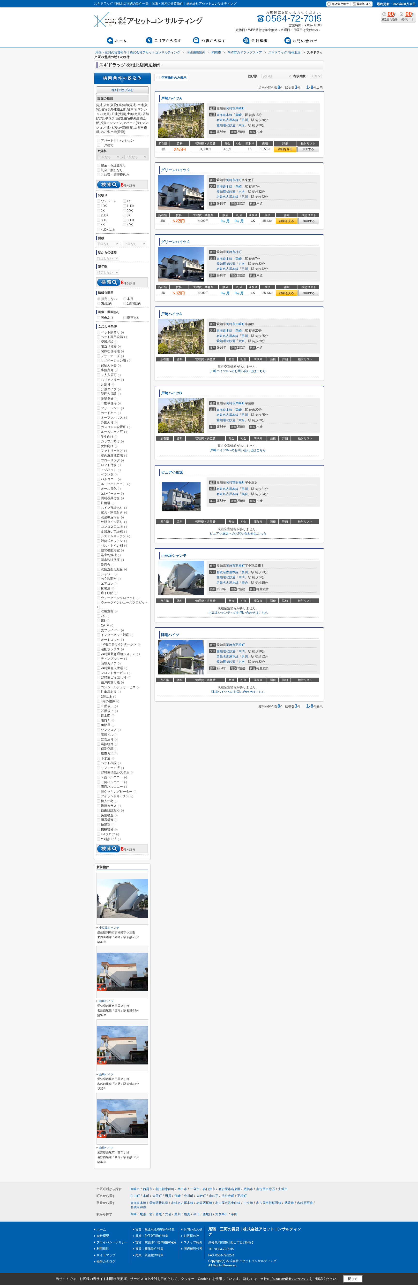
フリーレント (112, 408)
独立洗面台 (111, 579)
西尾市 (147, 1189)
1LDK (130, 206)
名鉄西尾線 (204, 1203)
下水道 (107, 758)
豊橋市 (248, 1189)
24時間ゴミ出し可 (115, 677)
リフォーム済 (112, 768)
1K (129, 201)
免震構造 (109, 815)
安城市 (283, 1189)
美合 (245, 494)
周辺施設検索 (193, 1248)
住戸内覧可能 (112, 682)
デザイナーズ (112, 356)
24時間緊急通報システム (120, 654)
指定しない (109, 299)
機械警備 (109, 829)
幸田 (234, 1214)
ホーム (101, 1229)
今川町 (188, 1196)
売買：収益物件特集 (149, 1255)
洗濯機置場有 (112, 517)
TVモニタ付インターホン (121, 644)
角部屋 (107, 725)
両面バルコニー (114, 786)
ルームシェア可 (114, 432)
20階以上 (109, 711)
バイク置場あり (114, 508)
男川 (245, 120)
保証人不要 (111, 365)
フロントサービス (115, 673)
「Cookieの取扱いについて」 (289, 1279)
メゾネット (111, 470)
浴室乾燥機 (111, 555)
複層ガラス (111, 806)
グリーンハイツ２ (175, 170)
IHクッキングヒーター (118, 791)
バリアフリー (112, 380)
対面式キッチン (114, 541)
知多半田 (221, 1214)
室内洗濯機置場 (114, 455)
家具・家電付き (114, 512)
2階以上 (108, 696)
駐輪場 (107, 503)
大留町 (157, 1196)
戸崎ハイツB (171, 393)
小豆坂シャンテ (174, 556)
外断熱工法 (111, 839)
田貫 (168, 1196)
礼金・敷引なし (112, 170)
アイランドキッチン (117, 796)
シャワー (109, 574)
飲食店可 (109, 739)
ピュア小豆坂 (172, 472)
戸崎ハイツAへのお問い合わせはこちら (238, 371)
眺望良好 (109, 398)
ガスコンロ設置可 (115, 427)
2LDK (105, 215)
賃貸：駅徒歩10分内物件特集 (155, 1242)
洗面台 (107, 564)
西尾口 (207, 1214)
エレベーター (112, 493)
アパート (107, 140)
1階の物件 (110, 701)
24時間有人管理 (114, 668)
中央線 (248, 1203)
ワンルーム (109, 201)
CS (105, 616)
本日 (130, 299)
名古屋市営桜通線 (268, 1203)
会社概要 (103, 1236)
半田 (196, 1214)
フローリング (112, 460)
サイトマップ (106, 1255)
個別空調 (109, 748)
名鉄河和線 (138, 1207)
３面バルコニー (114, 782)
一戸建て (107, 145)
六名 (242, 125)
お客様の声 (191, 1236)
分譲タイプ (111, 389)
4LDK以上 (108, 229)
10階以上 (109, 706)
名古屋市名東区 (229, 1189)
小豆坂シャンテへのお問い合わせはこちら (238, 612)
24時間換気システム (117, 772)
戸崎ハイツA (171, 98)
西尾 (159, 1214)
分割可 (107, 384)
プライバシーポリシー (112, 1242)
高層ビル (109, 734)
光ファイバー (112, 630)
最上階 (107, 715)
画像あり (107, 318)
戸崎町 (240, 108)
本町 (146, 1196)
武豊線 (289, 1203)
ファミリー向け (114, 450)
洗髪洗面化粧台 (114, 569)
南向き (107, 720)
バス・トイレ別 (114, 545)
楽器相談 (109, 342)
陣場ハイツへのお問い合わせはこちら (238, 692)
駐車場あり (111, 692)
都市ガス (109, 753)
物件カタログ (106, 1261)
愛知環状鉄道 (225, 125)
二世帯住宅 (111, 403)
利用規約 (103, 1248)
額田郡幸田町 (165, 1189)
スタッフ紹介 (193, 1242)
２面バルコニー (114, 777)
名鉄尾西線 (305, 1203)
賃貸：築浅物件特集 (149, 1248)
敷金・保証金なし (113, 165)
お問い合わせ (193, 1229)
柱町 (238, 180)
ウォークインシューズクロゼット (122, 604)
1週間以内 (134, 303)
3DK (104, 220)
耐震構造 (109, 820)
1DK (104, 206)
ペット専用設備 (114, 337)
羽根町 (240, 482)
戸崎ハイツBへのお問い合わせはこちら (238, 450)
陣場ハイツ (170, 635)
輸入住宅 (109, 801)
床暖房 (107, 588)
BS (105, 620)
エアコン (109, 583)
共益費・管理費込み (115, 174)
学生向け (109, 436)
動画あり (133, 318)
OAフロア (110, 834)
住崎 (177, 1196)
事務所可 (109, 370)
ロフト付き (111, 465)
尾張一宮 (146, 1214)
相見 (187, 1214)
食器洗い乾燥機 (114, 531)
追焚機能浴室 (112, 550)
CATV (107, 625)
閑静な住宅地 (112, 351)
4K (103, 225)
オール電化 (111, 488)
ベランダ (109, 474)
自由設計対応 (112, 810)
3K (129, 215)
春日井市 (209, 1189)
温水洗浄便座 (112, 560)
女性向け (109, 446)
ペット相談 (111, 763)
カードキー (111, 413)
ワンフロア (111, 730)
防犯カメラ (111, 663)
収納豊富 (109, 611)
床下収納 (109, 593)
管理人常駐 (111, 394)
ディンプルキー (114, 658)
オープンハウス (114, 417)
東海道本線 (224, 115)
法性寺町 (228, 1196)
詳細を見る (285, 149)
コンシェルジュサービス (120, 687)
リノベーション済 (115, 360)
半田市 (182, 1189)
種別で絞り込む (123, 90)
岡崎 (238, 115)
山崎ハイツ (106, 1001)
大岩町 (201, 1196)
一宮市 (195, 1189)
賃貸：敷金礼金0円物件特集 (155, 1229)
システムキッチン (115, 536)
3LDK (130, 220)
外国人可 (109, 422)
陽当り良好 (111, 346)
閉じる (353, 1279)
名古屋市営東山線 (227, 1203)
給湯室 (107, 824)
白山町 (135, 1196)
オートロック (112, 640)
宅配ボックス (112, 649)
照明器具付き (112, 498)
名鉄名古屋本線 (227, 120)
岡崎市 (230, 108)
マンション (126, 140)
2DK (130, 211)
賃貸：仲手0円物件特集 (151, 1236)
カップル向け (112, 441)
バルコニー (111, 479)
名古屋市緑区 (265, 1189)
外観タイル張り (114, 522)
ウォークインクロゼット (120, 598)
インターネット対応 (117, 635)
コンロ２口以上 (114, 526)
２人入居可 (111, 375)
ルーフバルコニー (115, 484)
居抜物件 (109, 744)
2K (103, 211)
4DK (130, 225)
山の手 (213, 1196)
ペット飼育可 (112, 332)
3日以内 (106, 303)
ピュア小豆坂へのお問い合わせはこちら (238, 533)
